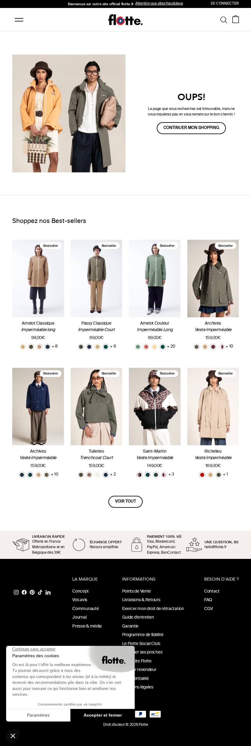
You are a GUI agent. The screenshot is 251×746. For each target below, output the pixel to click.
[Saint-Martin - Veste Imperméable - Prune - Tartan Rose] (164, 475)
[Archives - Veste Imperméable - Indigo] (22, 475)
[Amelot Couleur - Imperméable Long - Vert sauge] (138, 347)
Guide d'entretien (138, 617)
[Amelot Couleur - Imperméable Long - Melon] (154, 347)
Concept (80, 591)
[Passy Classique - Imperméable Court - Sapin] (106, 347)
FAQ (208, 600)
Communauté (85, 609)
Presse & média (87, 626)
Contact (211, 591)
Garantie (130, 626)
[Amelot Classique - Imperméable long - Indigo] (48, 347)
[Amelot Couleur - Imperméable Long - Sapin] (163, 347)
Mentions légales (137, 687)
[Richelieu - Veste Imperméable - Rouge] (202, 475)
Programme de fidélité (142, 635)
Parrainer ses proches (142, 652)
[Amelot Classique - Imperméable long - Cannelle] (39, 347)
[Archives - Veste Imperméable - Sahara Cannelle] (205, 347)
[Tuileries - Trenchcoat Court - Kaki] (81, 475)
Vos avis (79, 600)
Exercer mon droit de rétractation (153, 609)
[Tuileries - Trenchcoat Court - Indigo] (106, 475)
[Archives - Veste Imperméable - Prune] (213, 347)
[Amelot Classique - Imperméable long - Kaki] (31, 347)
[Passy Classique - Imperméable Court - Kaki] (81, 347)
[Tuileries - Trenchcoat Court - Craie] (97, 475)
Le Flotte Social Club (141, 644)
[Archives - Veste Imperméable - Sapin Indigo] (30, 475)
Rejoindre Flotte (137, 661)
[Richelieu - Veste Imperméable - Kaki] (219, 475)
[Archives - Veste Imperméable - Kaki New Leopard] (197, 347)
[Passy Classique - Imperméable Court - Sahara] (97, 347)
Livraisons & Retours (141, 600)
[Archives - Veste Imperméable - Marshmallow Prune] (221, 347)
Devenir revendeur (139, 670)
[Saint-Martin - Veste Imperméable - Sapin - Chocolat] (156, 475)
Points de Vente (136, 591)
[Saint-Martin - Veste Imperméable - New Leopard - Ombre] (139, 475)
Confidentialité (135, 679)
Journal (79, 617)
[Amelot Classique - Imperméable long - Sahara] (23, 347)
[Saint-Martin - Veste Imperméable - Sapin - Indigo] (148, 475)
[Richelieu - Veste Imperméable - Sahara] (210, 475)
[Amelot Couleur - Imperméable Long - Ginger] (146, 347)
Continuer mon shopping (191, 128)
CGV (208, 609)
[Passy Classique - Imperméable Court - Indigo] (89, 347)
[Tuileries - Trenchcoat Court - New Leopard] (89, 475)
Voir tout (125, 501)
